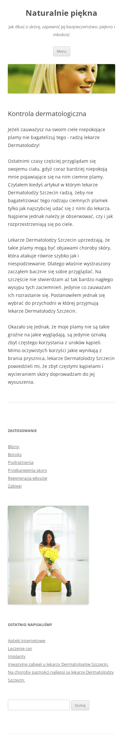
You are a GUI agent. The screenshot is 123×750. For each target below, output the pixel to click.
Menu (62, 51)
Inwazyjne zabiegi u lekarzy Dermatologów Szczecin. (58, 664)
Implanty (17, 656)
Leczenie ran (20, 648)
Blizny (13, 446)
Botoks (15, 454)
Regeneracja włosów (27, 478)
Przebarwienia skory (27, 470)
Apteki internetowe (26, 640)
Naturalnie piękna (61, 13)
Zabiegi (15, 486)
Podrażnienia (20, 462)
